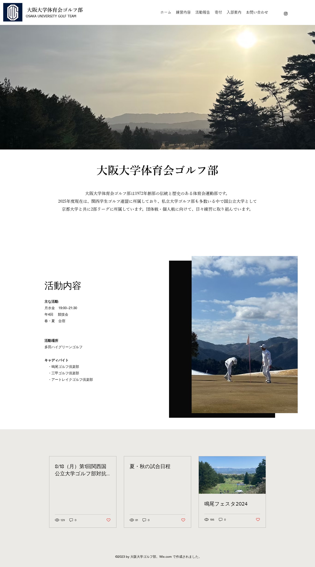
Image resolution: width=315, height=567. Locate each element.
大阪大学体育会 (44, 9)
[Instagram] (285, 13)
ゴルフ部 (72, 9)
